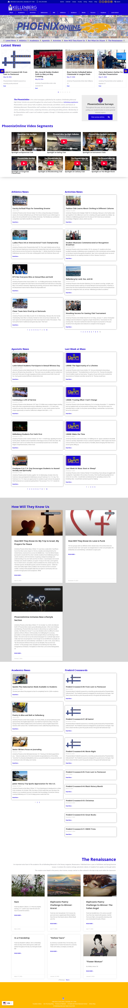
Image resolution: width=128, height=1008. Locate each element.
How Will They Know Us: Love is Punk (86, 538)
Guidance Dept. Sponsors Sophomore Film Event (48, 73)
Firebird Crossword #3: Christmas (80, 798)
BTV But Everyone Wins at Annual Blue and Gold (32, 275)
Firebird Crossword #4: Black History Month (84, 784)
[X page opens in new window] (103, 1)
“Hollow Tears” (57, 935)
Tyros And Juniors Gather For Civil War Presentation (18, 73)
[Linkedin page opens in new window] (108, 1)
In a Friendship (22, 935)
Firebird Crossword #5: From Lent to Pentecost (86, 770)
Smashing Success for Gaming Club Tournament (86, 311)
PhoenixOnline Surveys (100, 101)
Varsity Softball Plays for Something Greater (31, 206)
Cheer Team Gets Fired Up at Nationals (29, 309)
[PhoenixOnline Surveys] (100, 98)
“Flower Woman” (94, 959)
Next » (68, 978)
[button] (126, 70)
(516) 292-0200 (43, 1)
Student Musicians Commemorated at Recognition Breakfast (87, 241)
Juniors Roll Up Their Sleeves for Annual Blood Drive (81, 73)
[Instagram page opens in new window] (106, 1)
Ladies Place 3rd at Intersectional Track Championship (35, 240)
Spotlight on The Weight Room (103, 169)
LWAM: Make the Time (75, 432)
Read (7, 86)
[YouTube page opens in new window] (111, 1)
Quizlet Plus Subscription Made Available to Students (34, 684)
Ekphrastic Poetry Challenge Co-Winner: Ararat (61, 902)
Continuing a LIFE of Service (24, 397)
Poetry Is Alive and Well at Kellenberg (28, 713)
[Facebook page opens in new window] (100, 1)
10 (46, 328)
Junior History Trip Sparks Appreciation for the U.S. (33, 781)
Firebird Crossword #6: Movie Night (81, 749)
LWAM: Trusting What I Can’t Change (81, 397)
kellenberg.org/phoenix (71, 100)
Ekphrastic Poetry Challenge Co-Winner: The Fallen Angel (99, 902)
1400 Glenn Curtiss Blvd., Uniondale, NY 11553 (22, 1)
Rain (16, 899)
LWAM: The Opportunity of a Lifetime (82, 363)
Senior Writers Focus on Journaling (27, 747)
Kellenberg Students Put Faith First (27, 432)
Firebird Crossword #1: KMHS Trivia (81, 827)
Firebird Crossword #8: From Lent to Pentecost (113, 73)
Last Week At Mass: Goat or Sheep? (81, 466)
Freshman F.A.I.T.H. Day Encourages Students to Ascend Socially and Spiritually (36, 467)
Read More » (15, 220)
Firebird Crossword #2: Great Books (81, 812)
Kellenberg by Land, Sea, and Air (79, 277)
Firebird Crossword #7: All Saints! (80, 717)
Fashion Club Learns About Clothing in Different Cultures (90, 206)
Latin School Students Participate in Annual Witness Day (36, 363)
